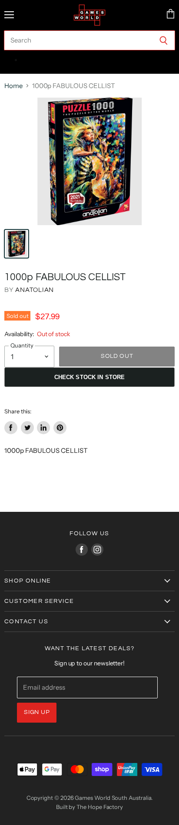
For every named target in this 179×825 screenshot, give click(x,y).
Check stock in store (89, 377)
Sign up (37, 712)
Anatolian (34, 290)
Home (13, 85)
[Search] (163, 40)
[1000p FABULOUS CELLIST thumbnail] (16, 244)
